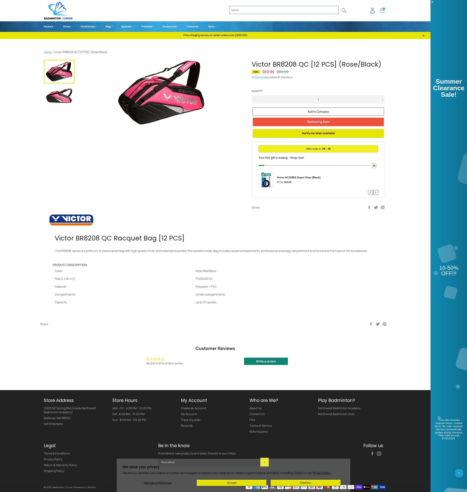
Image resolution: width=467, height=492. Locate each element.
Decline (305, 483)
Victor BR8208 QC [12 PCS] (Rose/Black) (81, 52)
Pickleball (147, 26)
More (211, 26)
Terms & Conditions (57, 453)
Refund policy (259, 431)
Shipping (257, 77)
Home (48, 52)
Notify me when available (318, 133)
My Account (189, 414)
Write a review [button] (266, 361)
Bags (109, 26)
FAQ (252, 420)
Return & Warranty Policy (60, 465)
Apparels (126, 26)
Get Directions (53, 424)
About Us (256, 408)
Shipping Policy (54, 471)
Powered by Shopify (85, 487)
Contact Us (257, 414)
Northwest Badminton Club (336, 414)
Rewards (186, 426)
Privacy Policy (322, 473)
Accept (231, 483)
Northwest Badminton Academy (339, 408)
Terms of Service (261, 426)
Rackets (49, 26)
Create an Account (193, 408)
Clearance (193, 26)
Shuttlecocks (88, 26)
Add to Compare (318, 112)
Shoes (67, 26)
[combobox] (284, 10)
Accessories (170, 26)
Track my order (191, 420)
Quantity (257, 91)
